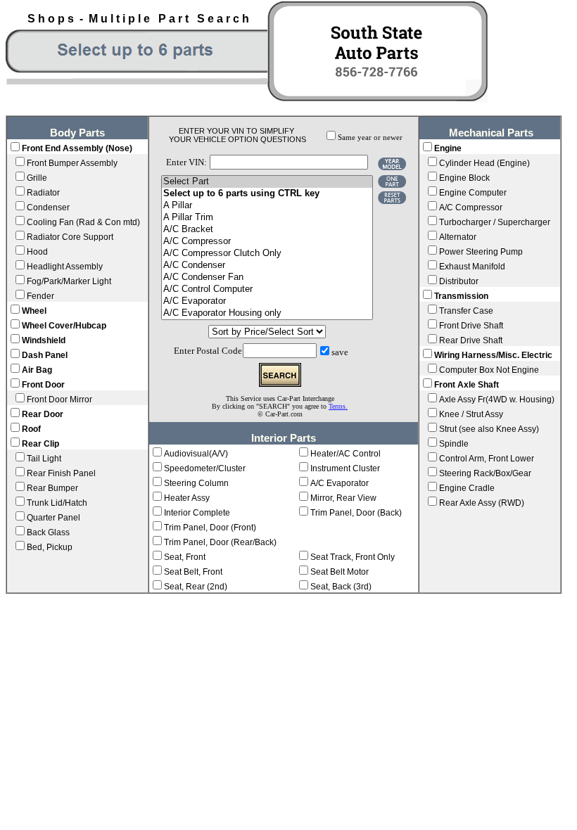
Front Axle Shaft (466, 385)
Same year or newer (370, 137)
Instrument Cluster (345, 468)
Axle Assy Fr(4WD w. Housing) (496, 399)
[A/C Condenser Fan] (267, 277)
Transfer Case (466, 311)
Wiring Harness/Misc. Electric (493, 355)
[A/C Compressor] (267, 242)
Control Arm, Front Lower (486, 459)
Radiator (43, 193)
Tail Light (44, 459)
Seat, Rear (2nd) (195, 587)
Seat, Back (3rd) (341, 587)
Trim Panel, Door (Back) (356, 513)
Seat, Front (184, 557)
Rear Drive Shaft (470, 340)
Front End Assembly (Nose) (77, 148)
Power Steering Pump (481, 252)
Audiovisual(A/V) (196, 454)
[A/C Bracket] (267, 230)
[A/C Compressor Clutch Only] (267, 254)
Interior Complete (197, 513)
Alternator (457, 237)
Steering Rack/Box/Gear (485, 473)
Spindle (454, 444)
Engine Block (464, 178)
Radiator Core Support (70, 237)
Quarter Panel (53, 518)
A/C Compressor (470, 207)
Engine (448, 148)
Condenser (48, 207)
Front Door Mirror (59, 399)
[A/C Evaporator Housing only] (267, 313)
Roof (31, 429)
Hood (37, 252)
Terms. (338, 406)
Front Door (43, 385)
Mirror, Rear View (343, 498)
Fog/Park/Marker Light (69, 281)
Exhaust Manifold (472, 267)
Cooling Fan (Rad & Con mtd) (83, 222)
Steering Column (196, 483)
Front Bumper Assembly (72, 163)
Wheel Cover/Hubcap (64, 326)
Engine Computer (473, 193)
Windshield (43, 340)
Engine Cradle (467, 488)
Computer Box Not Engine (489, 370)
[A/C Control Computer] (267, 289)
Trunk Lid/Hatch (57, 503)
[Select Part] (267, 182)
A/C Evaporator (339, 483)
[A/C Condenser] (267, 266)
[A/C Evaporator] (267, 301)
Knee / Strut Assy (471, 414)
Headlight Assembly (65, 267)
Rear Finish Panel (61, 473)
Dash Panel (45, 355)
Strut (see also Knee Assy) (489, 429)
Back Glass (48, 532)
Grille (37, 178)
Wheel (34, 311)
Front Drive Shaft (471, 326)
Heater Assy (187, 498)
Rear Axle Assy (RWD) (481, 503)
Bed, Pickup (49, 547)
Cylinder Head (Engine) (484, 163)
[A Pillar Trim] (267, 218)
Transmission (461, 296)
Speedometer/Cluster (205, 468)
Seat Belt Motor (339, 572)
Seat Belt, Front (193, 572)
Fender (40, 296)
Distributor (458, 281)
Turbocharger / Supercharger (494, 222)
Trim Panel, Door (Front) (210, 527)
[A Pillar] (267, 206)
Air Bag (37, 370)
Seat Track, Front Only (352, 557)
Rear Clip (40, 444)
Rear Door (42, 414)
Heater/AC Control (345, 454)
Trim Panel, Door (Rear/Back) (220, 542)
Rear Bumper (52, 488)
